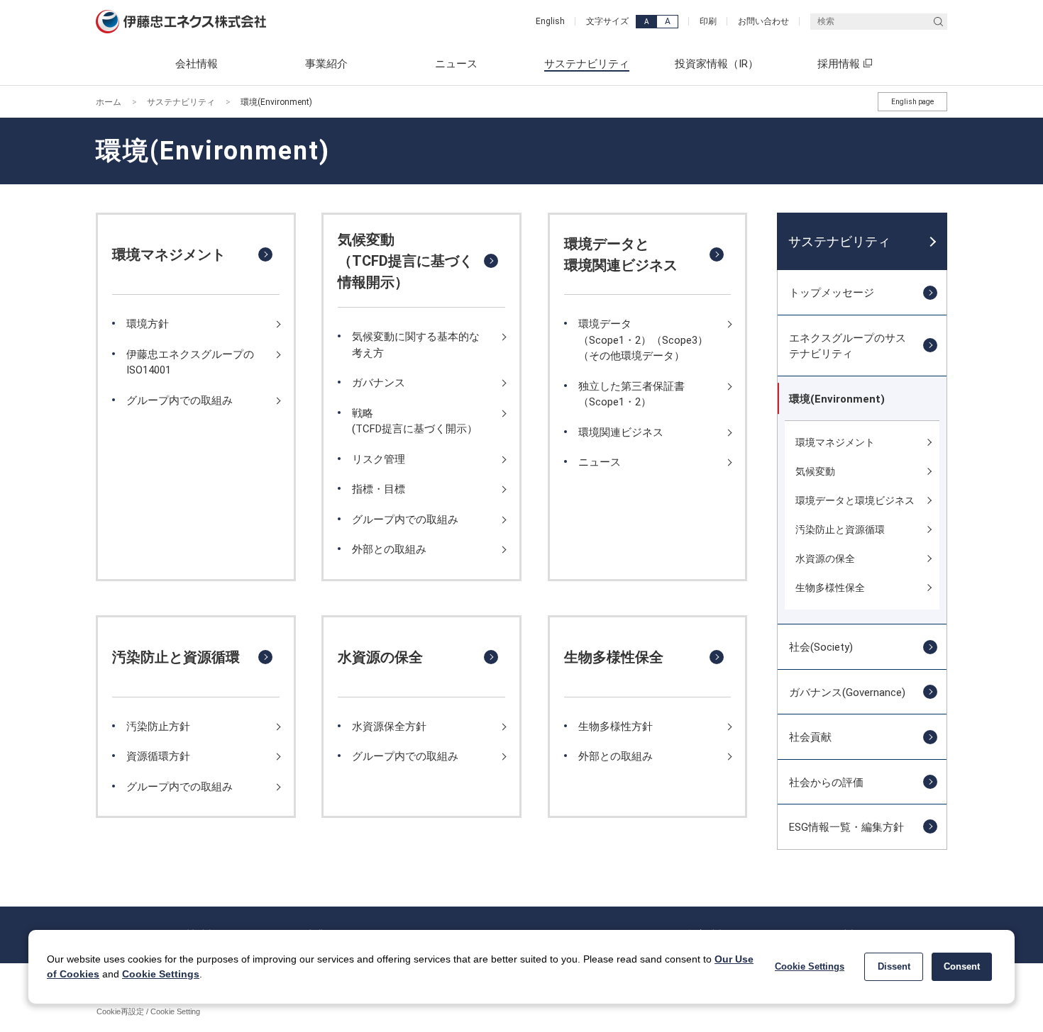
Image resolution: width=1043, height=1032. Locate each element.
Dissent (894, 966)
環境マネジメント (169, 254)
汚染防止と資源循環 (176, 657)
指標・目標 (378, 489)
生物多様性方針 (615, 726)
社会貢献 (810, 737)
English (550, 21)
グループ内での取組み (179, 400)
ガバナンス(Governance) (847, 692)
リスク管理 (378, 459)
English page (912, 102)
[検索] (938, 21)
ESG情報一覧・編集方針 (846, 827)
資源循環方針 (158, 756)
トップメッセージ (831, 292)
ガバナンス (378, 382)
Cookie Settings (160, 974)
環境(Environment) (837, 399)
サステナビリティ (181, 102)
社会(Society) (821, 647)
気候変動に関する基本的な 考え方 (416, 344)
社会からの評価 (826, 782)
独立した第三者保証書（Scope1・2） (631, 394)
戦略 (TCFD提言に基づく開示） (415, 421)
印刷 (708, 21)
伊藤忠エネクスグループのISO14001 (190, 362)
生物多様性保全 (613, 657)
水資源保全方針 (389, 726)
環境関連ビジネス (620, 432)
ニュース (599, 462)
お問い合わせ (763, 21)
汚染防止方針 (158, 726)
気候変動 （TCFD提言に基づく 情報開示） (405, 261)
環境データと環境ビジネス (855, 500)
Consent (962, 966)
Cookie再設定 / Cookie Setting (148, 1011)
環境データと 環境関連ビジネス (621, 254)
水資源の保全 (380, 657)
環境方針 (147, 324)
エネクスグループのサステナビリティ (847, 346)
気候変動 (815, 471)
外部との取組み (389, 549)
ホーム (108, 102)
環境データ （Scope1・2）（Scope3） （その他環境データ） (643, 340)
